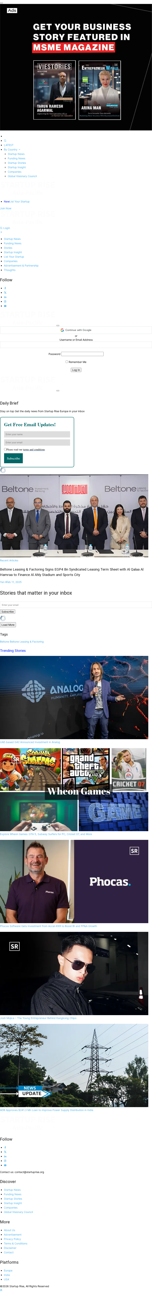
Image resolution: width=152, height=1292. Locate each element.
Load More (7, 624)
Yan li (11, 582)
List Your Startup (17, 201)
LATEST (9, 145)
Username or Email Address (76, 339)
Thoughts (9, 270)
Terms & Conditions (15, 1243)
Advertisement (13, 1234)
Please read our (25, 449)
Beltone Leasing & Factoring (27, 641)
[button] (76, 330)
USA (6, 1279)
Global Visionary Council (22, 176)
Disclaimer (10, 1247)
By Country (11, 149)
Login (6, 227)
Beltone (4, 641)
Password (54, 354)
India (7, 1274)
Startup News (16, 153)
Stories (8, 247)
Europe (8, 1270)
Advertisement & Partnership (21, 265)
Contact (9, 1252)
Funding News (16, 158)
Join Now (5, 208)
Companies (14, 171)
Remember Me (77, 361)
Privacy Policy (12, 1239)
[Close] (1, 3)
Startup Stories (17, 162)
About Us (9, 1230)
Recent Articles (71, 568)
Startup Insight (17, 167)
